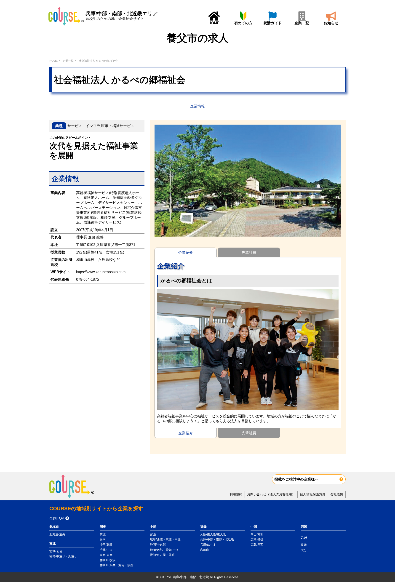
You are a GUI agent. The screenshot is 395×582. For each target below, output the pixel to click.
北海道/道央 (57, 534)
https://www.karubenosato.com (100, 272)
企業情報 (197, 106)
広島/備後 (257, 539)
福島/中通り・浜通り (63, 556)
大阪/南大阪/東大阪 (213, 534)
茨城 (103, 534)
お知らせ (331, 23)
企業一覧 (301, 23)
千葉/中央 (106, 550)
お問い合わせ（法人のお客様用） (271, 494)
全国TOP (56, 518)
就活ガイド (272, 23)
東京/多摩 (106, 555)
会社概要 (336, 494)
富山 (153, 534)
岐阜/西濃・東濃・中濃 (165, 539)
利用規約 (236, 494)
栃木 (103, 539)
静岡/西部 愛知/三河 (164, 550)
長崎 (304, 545)
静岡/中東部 (158, 544)
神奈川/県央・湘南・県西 (116, 565)
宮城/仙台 (55, 551)
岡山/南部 (257, 534)
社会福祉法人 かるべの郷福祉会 (98, 60)
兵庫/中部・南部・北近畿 (217, 539)
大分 (304, 550)
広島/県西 (257, 544)
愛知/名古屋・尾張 (162, 555)
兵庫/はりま (208, 544)
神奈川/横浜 (107, 560)
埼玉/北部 (106, 544)
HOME (213, 23)
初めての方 (243, 23)
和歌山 (204, 550)
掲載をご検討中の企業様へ (296, 479)
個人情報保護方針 (313, 494)
